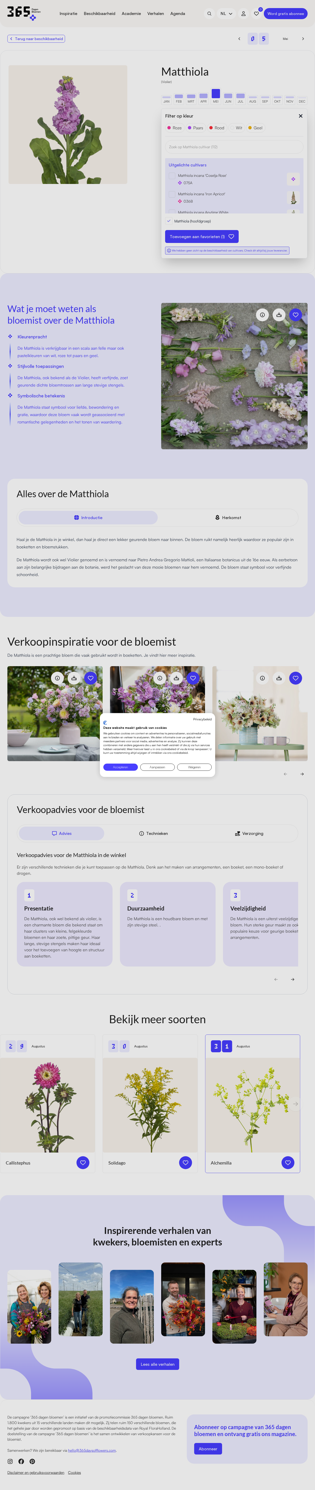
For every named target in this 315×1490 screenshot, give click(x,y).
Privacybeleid (202, 719)
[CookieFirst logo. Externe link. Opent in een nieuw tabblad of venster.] (105, 723)
